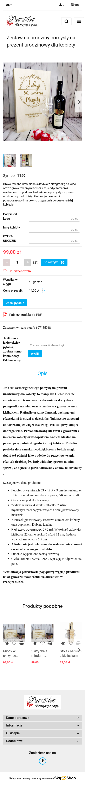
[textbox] (54, 217)
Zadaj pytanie (15, 303)
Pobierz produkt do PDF (25, 315)
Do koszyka (51, 262)
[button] (75, 5)
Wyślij (35, 353)
